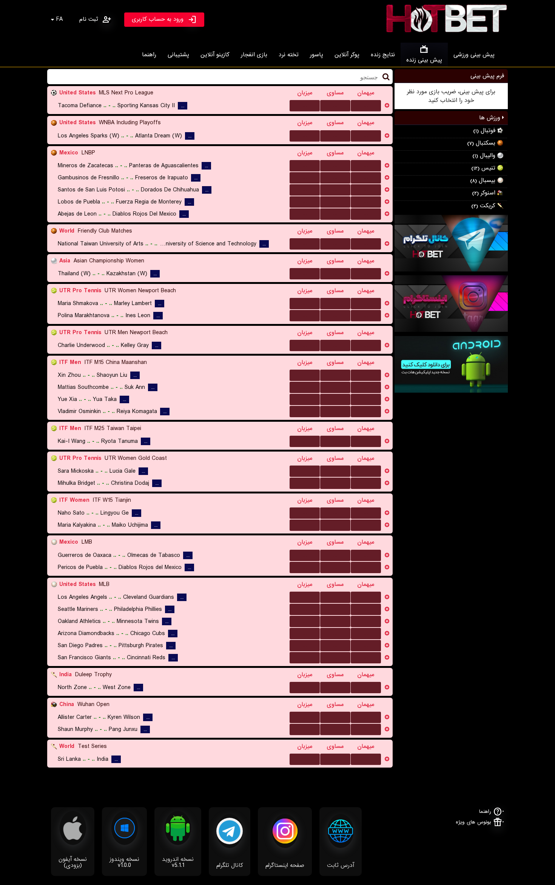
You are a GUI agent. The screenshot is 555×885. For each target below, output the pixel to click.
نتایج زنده (383, 54)
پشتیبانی (178, 54)
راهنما (149, 54)
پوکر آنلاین (347, 54)
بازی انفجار (254, 54)
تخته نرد (289, 54)
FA (59, 19)
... (304, 105)
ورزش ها (490, 117)
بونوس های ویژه (473, 822)
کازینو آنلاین (215, 54)
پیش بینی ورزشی (474, 54)
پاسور (316, 54)
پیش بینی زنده (424, 60)
